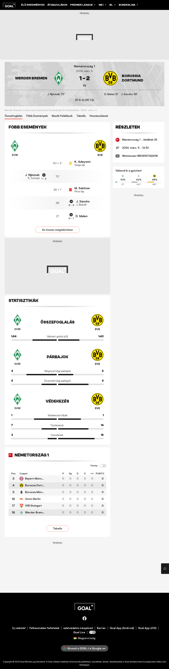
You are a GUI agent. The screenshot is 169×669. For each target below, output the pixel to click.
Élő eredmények (33, 4)
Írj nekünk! (19, 628)
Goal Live (79, 632)
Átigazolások (57, 4)
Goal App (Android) (122, 628)
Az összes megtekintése (57, 229)
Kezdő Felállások (62, 115)
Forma (94, 465)
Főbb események (37, 115)
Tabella (81, 115)
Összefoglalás (13, 115)
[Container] (36, 78)
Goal (22, 661)
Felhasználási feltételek (44, 628)
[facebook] (84, 619)
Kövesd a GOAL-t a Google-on (87, 648)
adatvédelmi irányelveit (78, 628)
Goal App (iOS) (147, 628)
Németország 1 (84, 66)
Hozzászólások (99, 115)
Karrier (101, 628)
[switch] (103, 466)
